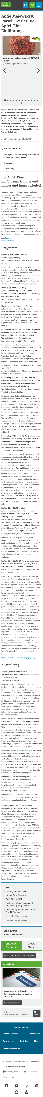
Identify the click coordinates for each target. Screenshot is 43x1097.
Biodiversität (34, 581)
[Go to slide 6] (20, 100)
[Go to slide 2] (8, 100)
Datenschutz (35, 1061)
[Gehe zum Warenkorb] (32, 5)
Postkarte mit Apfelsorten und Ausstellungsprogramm (19, 904)
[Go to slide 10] (32, 100)
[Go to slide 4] (14, 100)
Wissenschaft (35, 1033)
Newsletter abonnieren (12, 1002)
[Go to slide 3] (11, 100)
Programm (9, 163)
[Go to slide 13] (21, 103)
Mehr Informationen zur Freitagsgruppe (17, 657)
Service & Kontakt (21, 1061)
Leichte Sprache (11, 1071)
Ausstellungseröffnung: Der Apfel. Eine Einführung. (21, 910)
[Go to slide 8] (26, 100)
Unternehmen (8, 1041)
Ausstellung (9, 168)
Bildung (37, 1041)
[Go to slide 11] (35, 100)
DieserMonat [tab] (31, 945)
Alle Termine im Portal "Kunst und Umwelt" (19, 955)
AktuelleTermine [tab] (11, 945)
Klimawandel (9, 700)
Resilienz (22, 698)
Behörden (24, 1041)
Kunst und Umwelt (14, 934)
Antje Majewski (13, 899)
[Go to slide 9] (29, 100)
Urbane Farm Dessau (15, 895)
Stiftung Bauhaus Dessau (17, 891)
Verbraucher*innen (10, 1033)
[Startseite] (6, 4)
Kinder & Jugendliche (11, 1048)
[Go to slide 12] (38, 100)
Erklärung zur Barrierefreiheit (14, 1066)
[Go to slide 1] (5, 100)
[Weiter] (38, 70)
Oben (36, 1014)
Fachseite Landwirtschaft (17, 919)
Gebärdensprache (33, 1071)
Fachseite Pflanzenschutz (17, 916)
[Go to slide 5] (17, 100)
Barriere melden (9, 1076)
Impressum (7, 1061)
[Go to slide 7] (23, 100)
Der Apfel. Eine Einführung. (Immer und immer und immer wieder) (21, 156)
